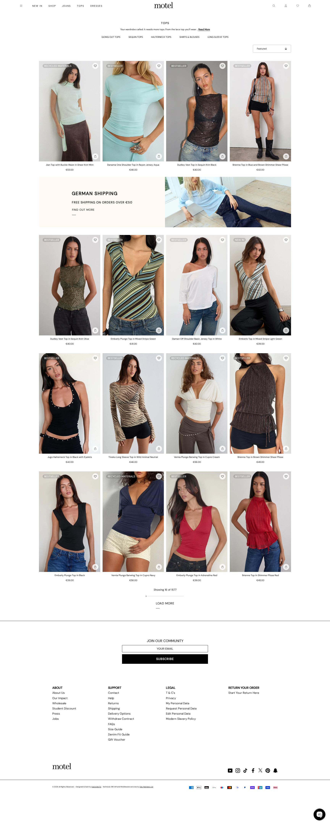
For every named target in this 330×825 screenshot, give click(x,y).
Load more (165, 603)
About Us (58, 693)
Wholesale (59, 703)
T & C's (170, 693)
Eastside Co (96, 787)
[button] (95, 66)
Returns (113, 703)
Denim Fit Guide (119, 734)
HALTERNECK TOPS (161, 37)
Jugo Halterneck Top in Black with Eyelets (70, 457)
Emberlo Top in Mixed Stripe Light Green (260, 338)
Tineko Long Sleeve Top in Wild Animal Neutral (133, 457)
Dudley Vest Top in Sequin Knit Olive (69, 338)
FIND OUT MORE (83, 209)
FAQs (111, 724)
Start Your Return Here (243, 693)
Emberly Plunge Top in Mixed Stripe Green (133, 338)
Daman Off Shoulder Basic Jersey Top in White (197, 338)
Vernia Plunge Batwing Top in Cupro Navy (133, 575)
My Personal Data (177, 703)
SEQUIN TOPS (136, 37)
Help (111, 698)
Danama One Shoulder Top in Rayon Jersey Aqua (133, 164)
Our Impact (60, 698)
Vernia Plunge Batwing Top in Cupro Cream (197, 457)
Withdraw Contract (121, 719)
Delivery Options (119, 714)
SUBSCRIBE (165, 659)
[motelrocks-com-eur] (163, 5)
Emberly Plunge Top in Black (70, 575)
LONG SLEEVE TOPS (218, 37)
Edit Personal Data (178, 714)
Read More (204, 29)
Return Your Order (243, 688)
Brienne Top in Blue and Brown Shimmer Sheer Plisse (260, 164)
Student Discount (64, 708)
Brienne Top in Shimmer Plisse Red (260, 575)
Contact (113, 693)
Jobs (55, 719)
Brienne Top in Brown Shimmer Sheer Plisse (260, 457)
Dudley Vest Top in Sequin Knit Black (196, 164)
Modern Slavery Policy (181, 719)
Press (56, 714)
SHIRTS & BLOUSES (189, 37)
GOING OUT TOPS (111, 37)
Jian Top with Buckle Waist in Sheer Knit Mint (70, 164)
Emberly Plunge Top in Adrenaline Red (196, 575)
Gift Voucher (116, 740)
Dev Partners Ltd (146, 787)
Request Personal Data (181, 708)
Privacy (171, 698)
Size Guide (115, 729)
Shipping (114, 708)
